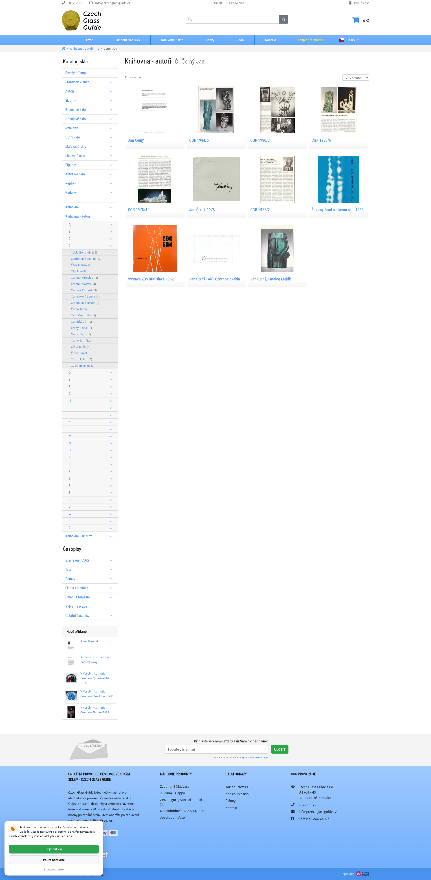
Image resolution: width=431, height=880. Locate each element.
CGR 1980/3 (260, 140)
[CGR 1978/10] (155, 178)
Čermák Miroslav (84, 278)
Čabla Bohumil (84, 252)
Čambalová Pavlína (86, 259)
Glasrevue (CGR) (77, 560)
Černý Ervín (81, 334)
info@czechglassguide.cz (112, 3)
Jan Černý (136, 140)
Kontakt (270, 40)
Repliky (70, 183)
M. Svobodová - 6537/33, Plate (182, 810)
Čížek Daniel (79, 353)
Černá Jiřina (79, 309)
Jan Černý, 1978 (202, 209)
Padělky (71, 192)
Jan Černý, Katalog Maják (270, 279)
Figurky (70, 165)
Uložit (280, 749)
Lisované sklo (75, 156)
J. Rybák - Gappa (172, 793)
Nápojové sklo (75, 119)
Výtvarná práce (76, 606)
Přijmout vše (54, 849)
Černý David (81, 328)
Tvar (68, 569)
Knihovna (72, 207)
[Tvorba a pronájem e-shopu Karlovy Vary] (362, 874)
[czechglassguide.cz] (81, 20)
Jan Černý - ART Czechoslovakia (214, 279)
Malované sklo (75, 146)
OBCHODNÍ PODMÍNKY (228, 3)
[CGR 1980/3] (277, 109)
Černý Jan (81, 340)
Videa (239, 40)
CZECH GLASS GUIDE (313, 818)
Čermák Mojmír (83, 284)
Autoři (69, 91)
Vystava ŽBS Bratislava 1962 (151, 279)
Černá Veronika (83, 315)
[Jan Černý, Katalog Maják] (277, 248)
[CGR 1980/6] (338, 109)
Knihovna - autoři (77, 216)
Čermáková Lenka (85, 296)
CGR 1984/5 (199, 140)
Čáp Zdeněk (79, 271)
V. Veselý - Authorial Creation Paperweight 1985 (94, 678)
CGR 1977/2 (260, 209)
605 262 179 (75, 3)
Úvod (89, 40)
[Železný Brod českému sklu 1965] (338, 178)
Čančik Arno (81, 265)
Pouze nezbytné (54, 860)
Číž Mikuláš (80, 347)
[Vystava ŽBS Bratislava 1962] (155, 248)
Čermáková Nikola (85, 303)
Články (209, 40)
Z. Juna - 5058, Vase (174, 786)
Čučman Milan (83, 366)
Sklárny (70, 100)
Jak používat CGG (127, 40)
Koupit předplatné (310, 40)
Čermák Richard (84, 290)
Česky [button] (350, 40)
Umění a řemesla (77, 597)
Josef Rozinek (89, 641)
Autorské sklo (75, 174)
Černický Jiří (81, 322)
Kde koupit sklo (172, 40)
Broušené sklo (75, 110)
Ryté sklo (72, 128)
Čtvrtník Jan (81, 359)
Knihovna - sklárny (78, 536)
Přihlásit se (361, 3)
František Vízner (77, 82)
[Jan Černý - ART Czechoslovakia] (216, 248)
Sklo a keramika (76, 588)
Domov (70, 579)
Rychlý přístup (75, 73)
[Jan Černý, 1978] (216, 178)
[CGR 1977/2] (277, 178)
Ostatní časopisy (77, 615)
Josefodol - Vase (172, 817)
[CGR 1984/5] (216, 109)
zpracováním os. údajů (255, 757)
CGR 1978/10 (139, 209)
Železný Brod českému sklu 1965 (337, 209)
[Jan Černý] (155, 109)
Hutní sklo (72, 137)
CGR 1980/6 (321, 140)
